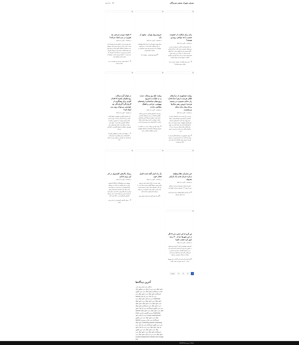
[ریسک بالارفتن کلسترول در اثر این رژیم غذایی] (119, 160)
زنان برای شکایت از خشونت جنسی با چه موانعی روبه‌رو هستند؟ (181, 37)
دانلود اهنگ (145, 303)
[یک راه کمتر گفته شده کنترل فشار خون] (149, 160)
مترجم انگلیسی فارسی (146, 313)
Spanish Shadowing (156, 322)
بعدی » (172, 273)
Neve (192, 343)
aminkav (189, 43)
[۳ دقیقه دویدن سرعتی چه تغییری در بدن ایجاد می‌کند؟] (119, 21)
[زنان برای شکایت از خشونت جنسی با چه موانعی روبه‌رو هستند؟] (180, 21)
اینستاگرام (145, 306)
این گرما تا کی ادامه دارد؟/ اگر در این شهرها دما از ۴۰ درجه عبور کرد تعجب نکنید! (180, 237)
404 (113, 3)
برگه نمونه (107, 3)
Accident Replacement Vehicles (145, 337)
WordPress (182, 343)
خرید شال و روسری (147, 320)
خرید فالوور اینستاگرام (153, 308)
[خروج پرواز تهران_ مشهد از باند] (149, 21)
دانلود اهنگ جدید (158, 289)
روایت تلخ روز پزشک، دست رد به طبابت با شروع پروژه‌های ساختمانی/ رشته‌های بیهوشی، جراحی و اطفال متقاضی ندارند (150, 101)
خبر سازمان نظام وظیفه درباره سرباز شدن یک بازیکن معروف (180, 176)
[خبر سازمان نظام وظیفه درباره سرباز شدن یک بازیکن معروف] (180, 160)
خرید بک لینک (149, 289)
